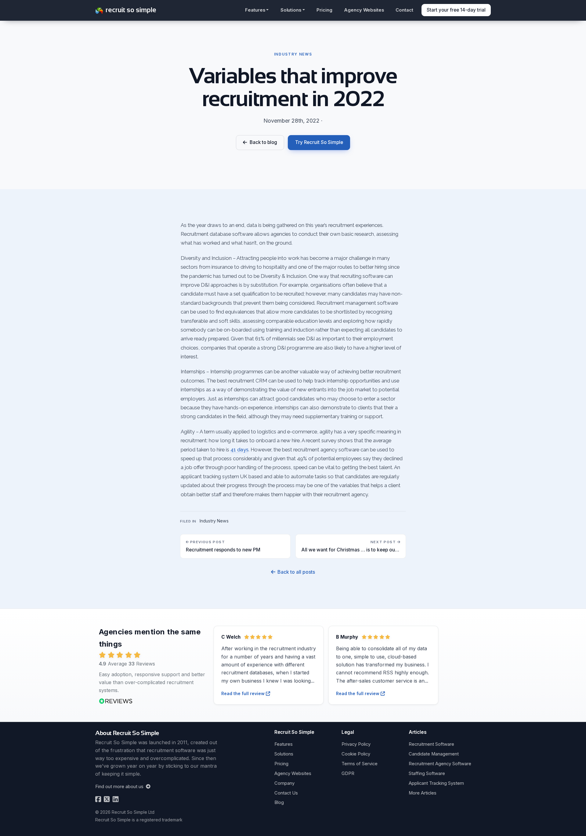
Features (283, 744)
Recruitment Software (431, 744)
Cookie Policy (356, 754)
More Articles (422, 793)
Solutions (283, 754)
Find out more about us (120, 786)
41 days (239, 450)
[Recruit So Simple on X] (106, 799)
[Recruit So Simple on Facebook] (98, 799)
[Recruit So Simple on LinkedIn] (114, 799)
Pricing (324, 10)
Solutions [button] (290, 10)
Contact (404, 10)
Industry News (214, 520)
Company (284, 783)
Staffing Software (427, 773)
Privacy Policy (356, 744)
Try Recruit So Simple (319, 142)
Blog (279, 802)
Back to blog (262, 142)
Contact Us (286, 793)
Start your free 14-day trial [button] (456, 10)
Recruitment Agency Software (440, 763)
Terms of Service (360, 763)
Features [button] (255, 10)
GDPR (348, 773)
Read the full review (243, 693)
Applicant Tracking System (436, 783)
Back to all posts (296, 572)
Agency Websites (364, 10)
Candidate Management (434, 754)
